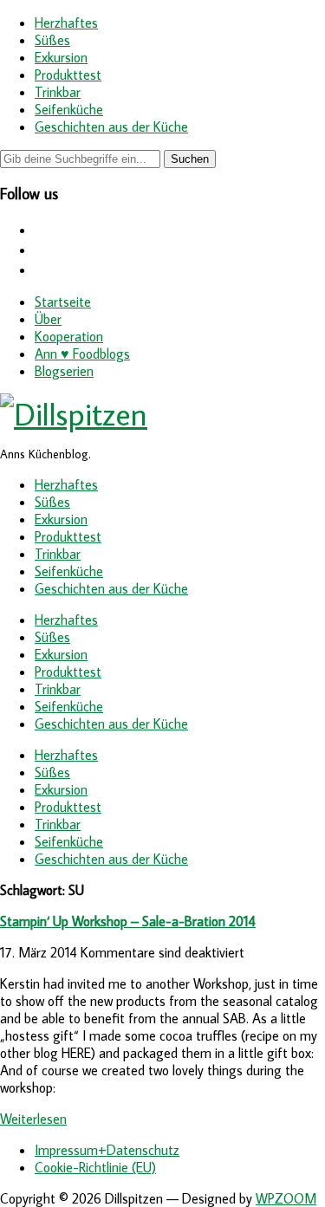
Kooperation (69, 336)
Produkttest (68, 74)
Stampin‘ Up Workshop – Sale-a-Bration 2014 (128, 921)
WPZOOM (286, 1198)
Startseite (63, 301)
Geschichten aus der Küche (111, 126)
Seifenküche (69, 109)
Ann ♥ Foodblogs (82, 353)
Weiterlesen (33, 1118)
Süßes (52, 40)
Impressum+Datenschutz (107, 1149)
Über (48, 319)
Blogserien (64, 371)
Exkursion (61, 57)
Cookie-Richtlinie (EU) (95, 1167)
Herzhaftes (66, 22)
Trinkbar (58, 92)
